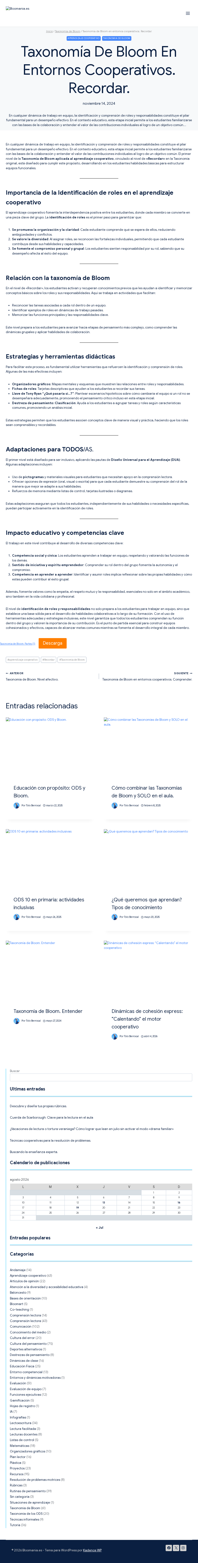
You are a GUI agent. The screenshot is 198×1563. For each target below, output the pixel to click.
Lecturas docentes (23, 1434)
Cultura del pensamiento (28, 1344)
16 (179, 1202)
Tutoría (15, 1525)
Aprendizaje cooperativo (83, 38)
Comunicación (20, 1326)
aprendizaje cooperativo (22, 659)
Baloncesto (18, 1292)
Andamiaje (18, 1270)
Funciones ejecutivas (25, 1395)
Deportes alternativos (26, 1349)
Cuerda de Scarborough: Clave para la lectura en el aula (51, 1117)
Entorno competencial (26, 1372)
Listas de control (22, 1440)
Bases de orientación (25, 1298)
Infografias (18, 1417)
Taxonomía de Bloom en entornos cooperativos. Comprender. (147, 676)
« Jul (99, 1228)
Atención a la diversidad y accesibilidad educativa (46, 1287)
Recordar (48, 659)
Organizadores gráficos (27, 1451)
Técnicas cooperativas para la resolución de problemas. (50, 1140)
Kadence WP (92, 1550)
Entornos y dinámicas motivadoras (35, 1378)
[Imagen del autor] (17, 805)
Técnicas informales (24, 1519)
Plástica (15, 1463)
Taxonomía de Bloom (72, 659)
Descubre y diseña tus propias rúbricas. (38, 1106)
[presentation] (50, 747)
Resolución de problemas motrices (35, 1480)
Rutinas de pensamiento (28, 1491)
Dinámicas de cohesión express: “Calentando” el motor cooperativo (147, 1019)
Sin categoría (19, 1497)
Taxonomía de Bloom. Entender (48, 1011)
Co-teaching (19, 1309)
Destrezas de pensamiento (30, 1355)
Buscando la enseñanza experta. (34, 1152)
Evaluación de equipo (26, 1389)
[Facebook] (169, 1548)
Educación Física (22, 1366)
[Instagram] (183, 1548)
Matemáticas (19, 1446)
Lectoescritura (20, 1423)
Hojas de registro (22, 1406)
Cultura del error (22, 1338)
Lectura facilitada (23, 1429)
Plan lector (18, 1457)
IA (11, 1412)
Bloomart (16, 1304)
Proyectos (17, 1468)
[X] (176, 1548)
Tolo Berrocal (33, 805)
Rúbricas (16, 1485)
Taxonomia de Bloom (116, 38)
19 (77, 1207)
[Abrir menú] (187, 13)
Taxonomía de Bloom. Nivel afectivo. (32, 676)
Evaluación (18, 1383)
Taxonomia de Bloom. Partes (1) (17, 643)
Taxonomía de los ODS (26, 1514)
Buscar (15, 1071)
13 (104, 1202)
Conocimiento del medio (28, 1332)
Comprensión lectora (25, 1315)
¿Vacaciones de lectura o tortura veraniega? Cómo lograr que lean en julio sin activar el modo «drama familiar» (92, 1129)
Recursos (16, 1474)
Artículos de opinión (24, 1281)
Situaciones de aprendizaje (30, 1502)
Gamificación (20, 1400)
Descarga (52, 643)
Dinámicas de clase (24, 1361)
